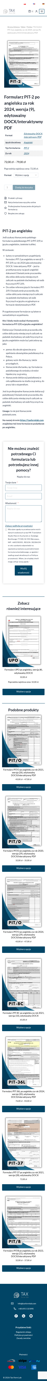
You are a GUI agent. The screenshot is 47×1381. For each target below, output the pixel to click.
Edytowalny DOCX (33, 133)
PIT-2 (26, 148)
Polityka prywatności (23, 1335)
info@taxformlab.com (27, 1303)
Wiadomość (12, 503)
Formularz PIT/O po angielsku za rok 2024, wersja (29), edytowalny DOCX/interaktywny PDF (23, 934)
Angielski (28, 142)
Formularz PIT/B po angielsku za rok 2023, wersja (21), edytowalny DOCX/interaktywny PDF (23, 1253)
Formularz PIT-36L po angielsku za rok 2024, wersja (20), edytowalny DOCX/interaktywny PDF (23, 1094)
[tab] (23, 85)
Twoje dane (11, 482)
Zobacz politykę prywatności (19, 526)
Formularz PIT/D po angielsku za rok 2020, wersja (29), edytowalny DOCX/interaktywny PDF (23, 853)
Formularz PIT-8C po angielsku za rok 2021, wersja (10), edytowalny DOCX (23, 1014)
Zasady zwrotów (23, 1338)
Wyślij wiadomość (23, 570)
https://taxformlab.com (32, 420)
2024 (26, 153)
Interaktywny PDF (33, 137)
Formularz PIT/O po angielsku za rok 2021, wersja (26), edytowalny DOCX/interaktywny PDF (23, 772)
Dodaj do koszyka (24, 187)
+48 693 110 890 (26, 1309)
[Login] (36, 11)
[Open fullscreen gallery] (40, 85)
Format (8, 175)
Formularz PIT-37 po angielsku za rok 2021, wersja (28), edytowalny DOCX (23, 1174)
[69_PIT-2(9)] (23, 63)
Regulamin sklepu (23, 1332)
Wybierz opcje (23, 691)
